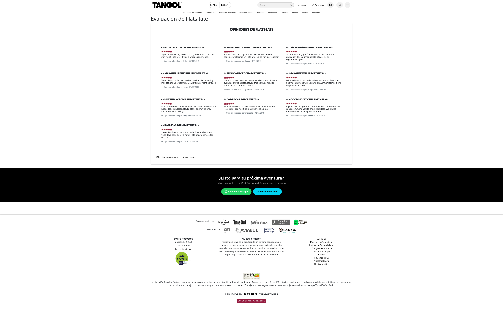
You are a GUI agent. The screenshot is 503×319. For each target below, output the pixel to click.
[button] (276, 4)
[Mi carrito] (339, 5)
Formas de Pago (322, 251)
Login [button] (303, 5)
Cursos (295, 12)
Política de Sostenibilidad (321, 245)
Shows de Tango (246, 12)
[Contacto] (330, 5)
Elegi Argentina (321, 264)
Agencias (319, 5)
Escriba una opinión (168, 157)
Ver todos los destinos (192, 12)
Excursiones (210, 12)
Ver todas (190, 157)
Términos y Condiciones (321, 242)
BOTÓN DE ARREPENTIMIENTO (251, 301)
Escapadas (272, 12)
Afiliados (321, 238)
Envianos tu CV (321, 257)
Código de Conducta (322, 248)
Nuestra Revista (321, 260)
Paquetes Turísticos (227, 12)
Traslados (260, 12)
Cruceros (284, 12)
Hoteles (305, 12)
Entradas (316, 12)
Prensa (321, 254)
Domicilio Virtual (183, 249)
